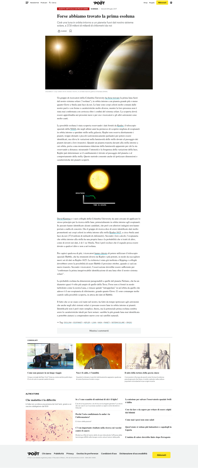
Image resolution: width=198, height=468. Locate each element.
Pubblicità (59, 453)
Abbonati (162, 2)
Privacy (70, 453)
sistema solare (118, 322)
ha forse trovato (112, 97)
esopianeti (77, 322)
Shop (146, 3)
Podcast (44, 3)
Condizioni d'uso (109, 453)
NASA (73, 128)
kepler (87, 322)
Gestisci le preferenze (87, 453)
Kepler (120, 125)
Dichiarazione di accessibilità (133, 453)
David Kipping (64, 218)
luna (94, 322)
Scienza (94, 9)
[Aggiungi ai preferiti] (70, 31)
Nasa (100, 322)
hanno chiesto (101, 253)
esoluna (68, 322)
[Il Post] (99, 3)
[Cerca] (50, 2)
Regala (151, 3)
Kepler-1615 (115, 232)
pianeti (107, 322)
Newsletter (34, 3)
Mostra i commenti (99, 330)
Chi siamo (46, 453)
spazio (129, 322)
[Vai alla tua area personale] (171, 2)
